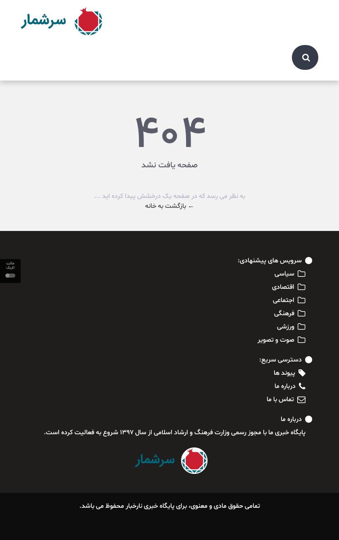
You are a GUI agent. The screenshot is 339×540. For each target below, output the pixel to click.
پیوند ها (284, 373)
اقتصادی (283, 287)
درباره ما (285, 386)
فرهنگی (284, 313)
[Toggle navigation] (307, 13)
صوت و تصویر (276, 340)
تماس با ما (280, 399)
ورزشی (285, 326)
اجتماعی (283, 300)
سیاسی (284, 273)
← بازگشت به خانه (169, 206)
